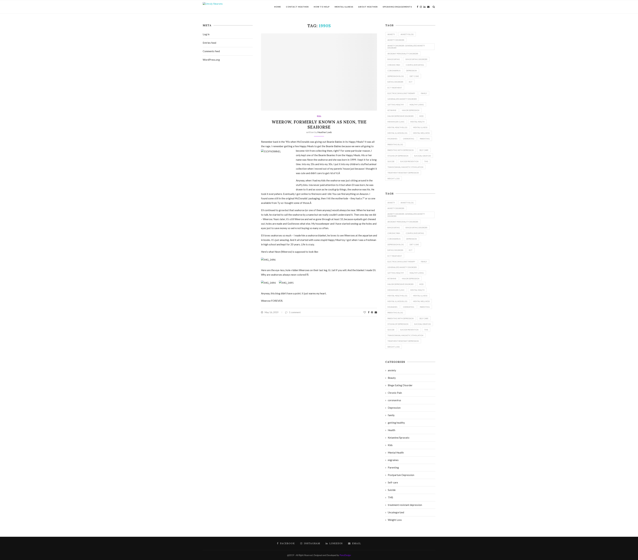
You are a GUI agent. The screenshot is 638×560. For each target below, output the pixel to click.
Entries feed (209, 42)
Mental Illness (344, 6)
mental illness (420, 127)
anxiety (391, 34)
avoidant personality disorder (402, 53)
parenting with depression (400, 150)
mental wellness (421, 133)
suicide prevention (409, 161)
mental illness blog (397, 133)
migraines (392, 139)
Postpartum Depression (401, 474)
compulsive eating (415, 65)
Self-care (393, 482)
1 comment (295, 312)
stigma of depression (397, 156)
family (424, 93)
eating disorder (395, 82)
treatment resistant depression (403, 173)
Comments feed (211, 51)
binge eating (393, 59)
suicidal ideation (422, 156)
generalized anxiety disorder (402, 99)
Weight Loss (393, 178)
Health (391, 430)
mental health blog (397, 127)
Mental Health (417, 122)
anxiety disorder (395, 40)
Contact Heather (297, 6)
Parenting (393, 467)
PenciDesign (345, 555)
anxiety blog (407, 34)
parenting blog (395, 144)
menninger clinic (396, 122)
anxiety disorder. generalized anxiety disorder (406, 47)
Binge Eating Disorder (416, 59)
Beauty (392, 377)
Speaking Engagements (397, 6)
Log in (206, 34)
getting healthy (395, 104)
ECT (410, 82)
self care (423, 150)
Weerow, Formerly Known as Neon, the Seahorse (319, 124)
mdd (421, 116)
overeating (408, 139)
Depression (411, 70)
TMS (426, 161)
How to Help (322, 6)
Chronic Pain (393, 65)
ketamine (391, 110)
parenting (425, 139)
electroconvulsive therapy (401, 93)
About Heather (368, 6)
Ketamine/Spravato (398, 437)
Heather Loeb (325, 132)
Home (277, 6)
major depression (410, 110)
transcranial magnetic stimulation (405, 167)
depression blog (395, 76)
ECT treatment (394, 88)
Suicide (392, 489)
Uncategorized (396, 512)
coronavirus (393, 70)
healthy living (417, 104)
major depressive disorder (400, 116)
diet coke (414, 76)
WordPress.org (211, 59)
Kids (319, 116)
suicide (390, 161)
